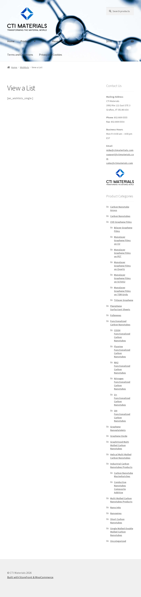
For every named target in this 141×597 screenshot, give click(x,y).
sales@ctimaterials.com (119, 163)
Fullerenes (115, 315)
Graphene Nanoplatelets (118, 428)
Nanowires (116, 513)
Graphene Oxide (118, 436)
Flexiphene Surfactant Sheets (120, 307)
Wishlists (24, 67)
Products (25, 41)
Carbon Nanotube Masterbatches (123, 474)
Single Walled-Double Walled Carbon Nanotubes (121, 532)
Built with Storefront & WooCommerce (30, 577)
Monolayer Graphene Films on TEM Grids (122, 291)
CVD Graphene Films (121, 222)
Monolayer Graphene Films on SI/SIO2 (122, 278)
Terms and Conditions (20, 54)
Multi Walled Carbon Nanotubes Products (121, 500)
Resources (58, 41)
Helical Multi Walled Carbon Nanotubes (120, 456)
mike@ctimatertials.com (119, 150)
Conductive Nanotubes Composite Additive (120, 487)
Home (10, 41)
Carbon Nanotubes (120, 216)
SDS (44, 41)
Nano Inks (115, 507)
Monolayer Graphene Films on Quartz (122, 266)
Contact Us (76, 41)
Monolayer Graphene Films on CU (122, 240)
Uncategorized (118, 541)
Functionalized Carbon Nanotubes (120, 323)
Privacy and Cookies (50, 54)
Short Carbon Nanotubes (117, 521)
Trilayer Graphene (123, 300)
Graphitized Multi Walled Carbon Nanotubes (119, 445)
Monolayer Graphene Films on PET (122, 253)
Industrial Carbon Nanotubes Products (121, 465)
